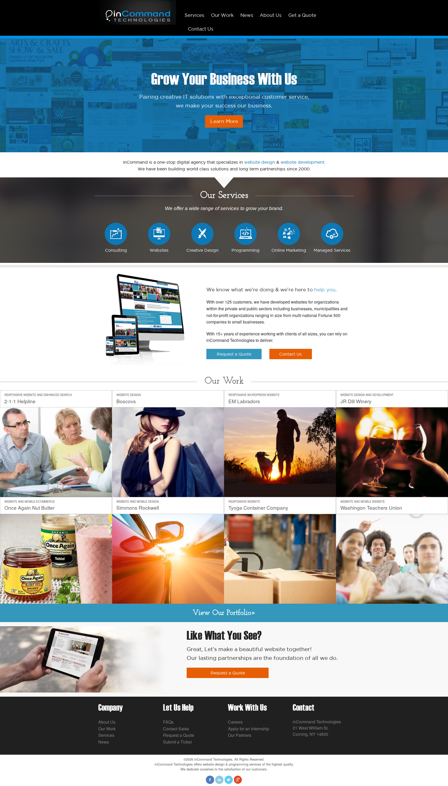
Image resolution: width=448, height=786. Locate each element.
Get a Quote (302, 15)
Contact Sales (176, 729)
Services (194, 15)
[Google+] (238, 779)
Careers (235, 722)
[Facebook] (210, 779)
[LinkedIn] (219, 779)
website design (259, 162)
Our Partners (239, 735)
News (246, 15)
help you (324, 289)
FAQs (168, 722)
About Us (271, 15)
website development (302, 162)
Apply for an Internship (248, 729)
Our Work (222, 15)
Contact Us (200, 28)
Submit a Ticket (177, 742)
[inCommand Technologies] (137, 12)
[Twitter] (229, 779)
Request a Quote (178, 735)
